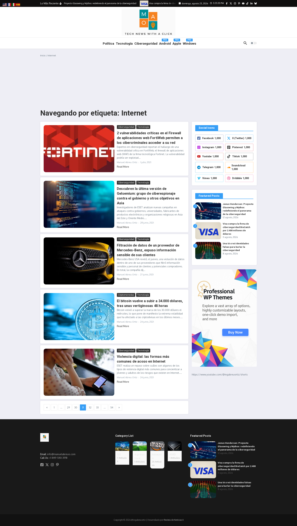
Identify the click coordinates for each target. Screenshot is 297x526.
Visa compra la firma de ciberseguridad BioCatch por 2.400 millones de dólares (237, 466)
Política (108, 43)
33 (97, 407)
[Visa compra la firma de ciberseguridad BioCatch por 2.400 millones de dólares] (139, 3)
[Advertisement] (148, 83)
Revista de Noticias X (174, 520)
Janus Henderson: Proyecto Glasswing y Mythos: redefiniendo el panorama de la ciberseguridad (236, 446)
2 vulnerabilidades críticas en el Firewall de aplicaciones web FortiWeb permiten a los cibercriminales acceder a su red (150, 138)
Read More (123, 166)
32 (90, 407)
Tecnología (124, 43)
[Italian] (14, 4)
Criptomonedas (126, 294)
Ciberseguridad (126, 126)
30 (75, 407)
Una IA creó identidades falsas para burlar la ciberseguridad (236, 246)
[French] (9, 4)
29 (68, 407)
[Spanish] (18, 4)
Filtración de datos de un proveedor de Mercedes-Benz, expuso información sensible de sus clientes (148, 250)
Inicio (43, 55)
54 (111, 407)
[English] (5, 4)
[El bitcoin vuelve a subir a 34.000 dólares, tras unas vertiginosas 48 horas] (79, 316)
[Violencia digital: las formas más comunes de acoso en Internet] (79, 372)
